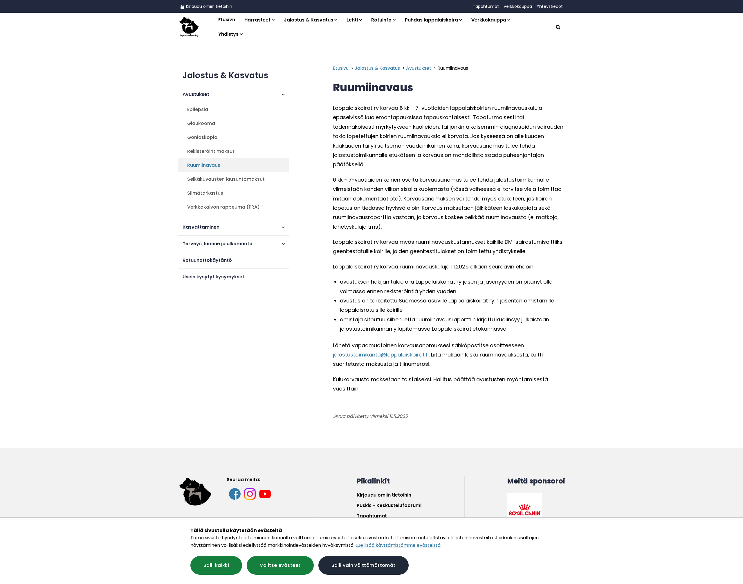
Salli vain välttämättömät (363, 565)
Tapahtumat (486, 6)
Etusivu (226, 19)
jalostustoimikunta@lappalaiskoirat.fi (381, 354)
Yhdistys (228, 34)
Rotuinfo (381, 20)
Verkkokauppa (518, 6)
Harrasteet (257, 20)
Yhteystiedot (550, 6)
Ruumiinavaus (452, 68)
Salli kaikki (216, 565)
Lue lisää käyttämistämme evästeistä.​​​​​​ (398, 545)
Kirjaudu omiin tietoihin (208, 6)
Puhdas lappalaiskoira (431, 20)
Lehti (352, 20)
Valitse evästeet (280, 565)
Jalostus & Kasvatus (308, 20)
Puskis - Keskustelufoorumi (389, 505)
